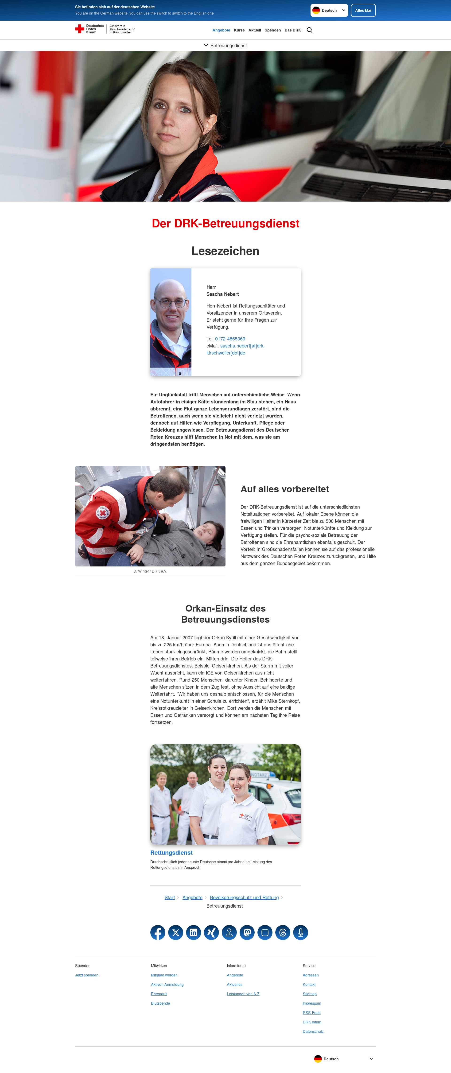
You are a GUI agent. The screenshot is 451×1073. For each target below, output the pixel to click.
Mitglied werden (164, 975)
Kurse (239, 30)
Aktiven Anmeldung (167, 984)
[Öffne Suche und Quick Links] (309, 30)
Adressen (311, 975)
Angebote (221, 30)
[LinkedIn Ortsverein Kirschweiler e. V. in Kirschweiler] (193, 932)
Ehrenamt (159, 993)
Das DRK (293, 30)
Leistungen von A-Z (243, 993)
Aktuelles (234, 984)
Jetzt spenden (86, 975)
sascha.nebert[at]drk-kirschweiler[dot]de (235, 349)
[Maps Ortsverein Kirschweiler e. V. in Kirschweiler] (229, 932)
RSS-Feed (312, 1012)
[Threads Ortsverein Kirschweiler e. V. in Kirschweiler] (282, 932)
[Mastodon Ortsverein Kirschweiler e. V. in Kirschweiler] (247, 932)
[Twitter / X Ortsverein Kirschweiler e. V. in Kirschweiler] (175, 932)
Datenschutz (313, 1031)
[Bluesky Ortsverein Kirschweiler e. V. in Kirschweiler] (264, 932)
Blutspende (160, 1003)
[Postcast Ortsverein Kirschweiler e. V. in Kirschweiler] (300, 932)
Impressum (312, 1003)
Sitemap (310, 993)
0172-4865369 (230, 338)
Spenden (273, 30)
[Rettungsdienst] (225, 794)
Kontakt (309, 984)
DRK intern (312, 1022)
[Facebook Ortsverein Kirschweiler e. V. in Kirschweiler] (157, 932)
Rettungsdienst (171, 852)
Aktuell (255, 30)
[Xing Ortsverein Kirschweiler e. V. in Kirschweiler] (211, 932)
